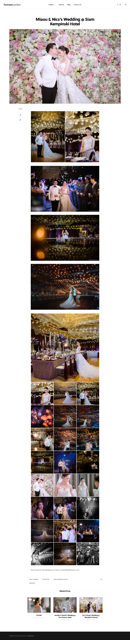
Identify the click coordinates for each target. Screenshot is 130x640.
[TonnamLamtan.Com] (12, 4)
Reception (46, 579)
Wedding (32, 583)
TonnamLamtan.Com (20, 636)
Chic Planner (33, 579)
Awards (61, 5)
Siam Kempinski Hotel (61, 579)
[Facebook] (20, 115)
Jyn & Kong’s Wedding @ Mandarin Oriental (91, 616)
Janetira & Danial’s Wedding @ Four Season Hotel (65, 616)
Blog (68, 5)
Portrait (39, 615)
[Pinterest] (20, 119)
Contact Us (77, 5)
